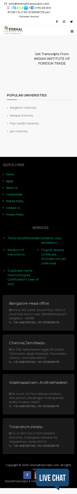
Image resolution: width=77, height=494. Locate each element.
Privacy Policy (14, 214)
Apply (9, 181)
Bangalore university (23, 107)
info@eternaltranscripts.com (29, 4)
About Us (12, 188)
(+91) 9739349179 (34, 14)
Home (10, 174)
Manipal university (21, 115)
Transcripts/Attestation (24, 238)
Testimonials (14, 194)
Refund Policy (14, 201)
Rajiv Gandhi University (24, 123)
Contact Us (13, 208)
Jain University (19, 131)
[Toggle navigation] (72, 30)
